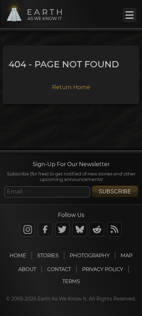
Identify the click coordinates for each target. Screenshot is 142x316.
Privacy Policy (102, 269)
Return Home (71, 87)
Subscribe (115, 191)
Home (18, 255)
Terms (71, 281)
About (27, 269)
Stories (48, 255)
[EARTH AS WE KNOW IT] (14, 21)
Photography (90, 255)
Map (126, 255)
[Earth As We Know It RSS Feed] (114, 229)
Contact (59, 269)
